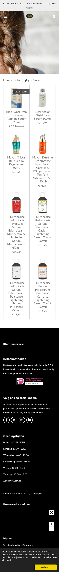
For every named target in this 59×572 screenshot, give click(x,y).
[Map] (29, 521)
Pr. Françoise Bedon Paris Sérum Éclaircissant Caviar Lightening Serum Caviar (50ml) (42, 228)
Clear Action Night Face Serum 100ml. (42, 115)
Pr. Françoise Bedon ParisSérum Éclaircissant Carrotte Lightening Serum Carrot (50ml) (42, 295)
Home (6, 80)
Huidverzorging (21, 80)
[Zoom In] (51, 524)
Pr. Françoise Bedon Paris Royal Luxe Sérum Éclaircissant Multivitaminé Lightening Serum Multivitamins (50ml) (16, 232)
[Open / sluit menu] (5, 16)
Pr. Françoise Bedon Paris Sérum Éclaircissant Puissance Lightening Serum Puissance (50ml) (16, 296)
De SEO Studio (24, 544)
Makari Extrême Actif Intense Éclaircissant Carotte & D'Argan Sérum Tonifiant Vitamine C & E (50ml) (42, 169)
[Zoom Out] (51, 529)
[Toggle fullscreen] (51, 512)
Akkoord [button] (45, 567)
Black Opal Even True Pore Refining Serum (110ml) (16, 117)
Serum (36, 80)
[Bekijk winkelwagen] (53, 16)
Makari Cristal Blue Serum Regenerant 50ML (16, 162)
